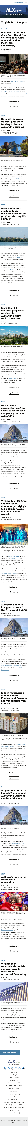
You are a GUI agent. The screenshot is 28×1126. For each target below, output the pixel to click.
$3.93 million (20, 179)
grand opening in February (18, 843)
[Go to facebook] (8, 1068)
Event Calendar (14, 1080)
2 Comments (15, 1042)
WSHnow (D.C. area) (14, 1113)
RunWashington (14, 1110)
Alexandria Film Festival (17, 81)
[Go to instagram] (12, 1068)
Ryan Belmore (7, 978)
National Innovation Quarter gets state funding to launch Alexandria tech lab (12, 123)
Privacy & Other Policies (14, 1083)
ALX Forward (12, 378)
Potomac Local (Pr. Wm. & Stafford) (14, 1107)
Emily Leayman (7, 130)
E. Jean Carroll (15, 91)
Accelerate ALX (19, 257)
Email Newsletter (14, 1077)
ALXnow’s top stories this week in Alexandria (13, 880)
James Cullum (7, 49)
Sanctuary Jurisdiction (7, 930)
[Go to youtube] (16, 1068)
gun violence (4, 91)
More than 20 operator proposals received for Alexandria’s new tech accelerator (12, 313)
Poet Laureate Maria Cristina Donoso (11, 665)
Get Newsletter (18, 2)
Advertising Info (14, 1075)
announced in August (14, 556)
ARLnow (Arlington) (14, 1094)
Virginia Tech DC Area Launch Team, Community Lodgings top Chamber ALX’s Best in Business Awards (14, 507)
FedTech (12, 270)
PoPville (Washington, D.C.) (14, 1105)
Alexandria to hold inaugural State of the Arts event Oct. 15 (14, 607)
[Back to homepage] (4, 2)
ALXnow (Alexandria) (14, 1096)
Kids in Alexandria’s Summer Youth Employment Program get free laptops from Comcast (14, 698)
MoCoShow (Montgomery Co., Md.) (14, 1102)
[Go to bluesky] (23, 1068)
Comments (15, 106)
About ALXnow (14, 1072)
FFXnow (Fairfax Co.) (14, 1099)
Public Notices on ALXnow (14, 1085)
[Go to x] (4, 1068)
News (3, 115)
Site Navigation (14, 1091)
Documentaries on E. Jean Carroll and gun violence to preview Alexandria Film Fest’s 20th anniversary (13, 39)
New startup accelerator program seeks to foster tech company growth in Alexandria (13, 410)
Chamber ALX (14, 558)
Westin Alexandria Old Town (9, 573)
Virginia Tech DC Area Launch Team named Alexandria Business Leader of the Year (14, 794)
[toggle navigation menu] (26, 2)
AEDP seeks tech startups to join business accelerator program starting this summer (13, 213)
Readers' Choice (14, 1088)
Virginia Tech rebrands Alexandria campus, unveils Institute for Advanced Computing (13, 969)
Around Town (5, 29)
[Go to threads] (20, 1068)
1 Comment (15, 196)
